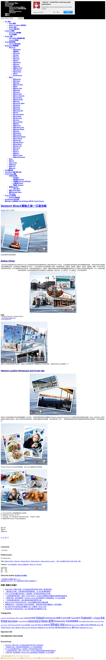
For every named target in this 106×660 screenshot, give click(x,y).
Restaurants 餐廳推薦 (11, 45)
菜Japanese (17, 62)
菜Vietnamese (17, 75)
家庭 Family (84, 625)
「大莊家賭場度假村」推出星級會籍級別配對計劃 (23, 600)
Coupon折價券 (30, 618)
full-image (17, 561)
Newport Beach (25, 561)
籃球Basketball (13, 187)
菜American (17, 49)
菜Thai (15, 73)
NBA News (16, 188)
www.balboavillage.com (9, 318)
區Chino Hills (17, 94)
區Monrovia (17, 125)
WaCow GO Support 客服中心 (17, 7)
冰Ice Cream (13, 163)
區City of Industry (18, 96)
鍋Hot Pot (12, 166)
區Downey (16, 101)
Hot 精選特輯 (9, 170)
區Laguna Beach (18, 114)
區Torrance (16, 148)
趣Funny (76, 627)
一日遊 (57, 561)
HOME (6, 1)
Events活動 (65, 618)
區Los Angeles (18, 122)
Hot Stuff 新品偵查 (14, 44)
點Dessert (12, 168)
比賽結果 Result (18, 183)
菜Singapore (17, 70)
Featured (86, 617)
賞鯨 (79, 561)
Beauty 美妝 (13, 27)
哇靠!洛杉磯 (6, 656)
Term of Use (12, 12)
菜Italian (16, 60)
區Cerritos (16, 92)
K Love (3, 210)
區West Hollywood (19, 157)
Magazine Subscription (15, 11)
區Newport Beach (18, 129)
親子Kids (52, 627)
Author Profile (20, 575)
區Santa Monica (18, 142)
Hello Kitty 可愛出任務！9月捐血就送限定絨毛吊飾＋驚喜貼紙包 (28, 589)
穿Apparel (34, 627)
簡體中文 (7, 13)
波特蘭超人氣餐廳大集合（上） (11, 579)
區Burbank (16, 90)
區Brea (15, 86)
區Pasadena (17, 133)
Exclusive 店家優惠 (15, 32)
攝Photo (99, 625)
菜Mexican (16, 66)
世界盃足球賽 (13, 176)
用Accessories (26, 627)
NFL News (12, 194)
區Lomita (16, 120)
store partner (4, 625)
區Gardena (16, 107)
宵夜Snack (12, 164)
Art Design (3, 618)
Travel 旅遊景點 (12, 564)
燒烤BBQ (16, 51)
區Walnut (16, 153)
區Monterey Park (18, 127)
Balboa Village (9, 561)
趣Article (69, 627)
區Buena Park (17, 88)
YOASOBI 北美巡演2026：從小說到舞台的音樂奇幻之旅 (25, 609)
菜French (16, 57)
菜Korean (16, 64)
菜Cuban (16, 55)
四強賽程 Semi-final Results (22, 181)
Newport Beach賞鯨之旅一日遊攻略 (24, 205)
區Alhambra (17, 79)
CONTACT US (8, 6)
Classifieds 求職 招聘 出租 (13, 172)
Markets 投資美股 (14, 197)
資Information (60, 627)
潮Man (13, 627)
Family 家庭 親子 (14, 29)
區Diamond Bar (18, 99)
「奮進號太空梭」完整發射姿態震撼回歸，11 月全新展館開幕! (28, 591)
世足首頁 (16, 177)
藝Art (47, 627)
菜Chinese (16, 53)
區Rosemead (17, 135)
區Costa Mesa (17, 97)
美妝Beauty (41, 627)
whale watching (35, 561)
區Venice (16, 151)
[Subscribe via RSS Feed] (11, 658)
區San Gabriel (17, 138)
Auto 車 (9, 618)
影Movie (93, 625)
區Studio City (17, 146)
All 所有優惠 (13, 34)
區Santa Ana (17, 140)
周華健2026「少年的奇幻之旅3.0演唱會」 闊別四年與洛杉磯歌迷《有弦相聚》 (34, 604)
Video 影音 (34, 625)
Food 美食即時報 (10, 42)
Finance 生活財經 (10, 195)
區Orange (16, 131)
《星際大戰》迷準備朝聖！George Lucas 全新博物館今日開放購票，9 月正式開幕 (35, 598)
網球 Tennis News (14, 190)
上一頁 (3, 537)
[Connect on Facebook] (47, 658)
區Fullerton (16, 105)
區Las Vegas (17, 116)
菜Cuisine (12, 47)
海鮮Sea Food (17, 68)
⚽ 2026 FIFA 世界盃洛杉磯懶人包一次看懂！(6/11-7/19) (25, 607)
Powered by (36, 12)
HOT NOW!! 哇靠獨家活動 (17, 38)
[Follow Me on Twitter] (29, 658)
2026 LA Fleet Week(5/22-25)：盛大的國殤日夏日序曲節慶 (26, 602)
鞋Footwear (90, 627)
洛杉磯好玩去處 (65, 561)
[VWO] (41, 12)
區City (11, 77)
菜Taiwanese (17, 71)
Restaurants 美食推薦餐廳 (66, 621)
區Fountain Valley (19, 103)
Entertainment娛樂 (52, 618)
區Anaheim (16, 81)
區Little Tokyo (17, 118)
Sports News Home (99, 621)
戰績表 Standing (18, 185)
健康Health (68, 625)
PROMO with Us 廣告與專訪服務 (17, 8)
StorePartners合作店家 (12, 199)
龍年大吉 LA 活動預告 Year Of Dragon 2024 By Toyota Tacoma (24, 201)
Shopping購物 (82, 621)
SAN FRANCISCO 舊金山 (11, 3)
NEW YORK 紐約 (9, 4)
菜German (16, 58)
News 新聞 (12, 23)
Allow (68, 12)
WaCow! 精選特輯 (23, 564)
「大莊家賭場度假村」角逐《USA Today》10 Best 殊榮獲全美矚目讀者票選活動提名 (36, 596)
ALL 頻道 (8, 21)
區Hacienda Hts (18, 110)
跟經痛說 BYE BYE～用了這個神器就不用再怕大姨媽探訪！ (19, 581)
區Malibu (16, 124)
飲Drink (11, 161)
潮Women (18, 627)
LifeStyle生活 (34, 621)
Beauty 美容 (14, 618)
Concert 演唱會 (14, 40)
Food (93, 618)
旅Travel (39, 564)
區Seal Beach (17, 144)
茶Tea (11, 159)
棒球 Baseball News (15, 192)
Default (40, 617)
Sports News (90, 621)
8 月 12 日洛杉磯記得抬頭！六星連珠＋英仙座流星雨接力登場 (27, 594)
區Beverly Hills (18, 84)
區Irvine (15, 112)
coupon (21, 618)
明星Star (8, 627)
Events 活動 (8, 36)
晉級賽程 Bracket (18, 179)
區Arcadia (16, 83)
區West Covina (18, 155)
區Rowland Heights (19, 137)
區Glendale (16, 109)
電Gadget (83, 627)
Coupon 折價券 (9, 31)
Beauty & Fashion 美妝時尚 (17, 25)
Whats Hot (32, 564)
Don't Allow (56, 12)
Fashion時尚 (76, 618)
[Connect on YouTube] (65, 658)
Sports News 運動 (10, 174)
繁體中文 (7, 15)
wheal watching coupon (47, 561)
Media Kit (11, 10)
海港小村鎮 (73, 561)
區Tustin (16, 150)
